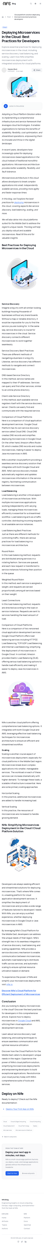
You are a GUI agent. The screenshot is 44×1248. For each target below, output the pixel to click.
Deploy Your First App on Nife (20, 1109)
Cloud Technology (23, 1126)
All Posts (5, 1221)
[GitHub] (18, 1242)
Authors (5, 1228)
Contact (27, 1228)
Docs (26, 1221)
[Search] (31, 3)
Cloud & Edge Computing (18, 1122)
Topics (4, 1225)
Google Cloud (24, 1020)
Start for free (12, 1173)
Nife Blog (5, 1200)
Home (4, 1218)
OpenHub (27, 1225)
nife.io (9, 984)
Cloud (5, 27)
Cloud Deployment (9, 1126)
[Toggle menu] (40, 3)
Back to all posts (10, 1137)
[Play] (6, 106)
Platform (27, 1218)
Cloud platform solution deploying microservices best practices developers (27, 17)
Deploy (35, 1126)
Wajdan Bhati (12, 69)
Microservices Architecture (24, 1130)
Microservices (7, 1130)
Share (38, 70)
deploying (18, 202)
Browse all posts (28, 1173)
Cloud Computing (35, 1122)
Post (9, 17)
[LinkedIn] (26, 1242)
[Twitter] (22, 1242)
